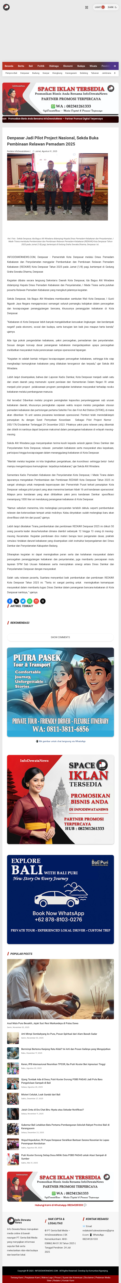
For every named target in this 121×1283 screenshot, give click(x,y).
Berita (21, 66)
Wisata (93, 66)
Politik (40, 66)
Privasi (58, 1277)
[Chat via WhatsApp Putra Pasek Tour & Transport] (60, 736)
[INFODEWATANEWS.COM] (6, 7)
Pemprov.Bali (11, 73)
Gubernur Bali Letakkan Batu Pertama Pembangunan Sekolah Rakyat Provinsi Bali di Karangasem (65, 1126)
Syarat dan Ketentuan (72, 1277)
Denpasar (24, 73)
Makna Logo (47, 1277)
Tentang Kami (17, 1277)
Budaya (81, 66)
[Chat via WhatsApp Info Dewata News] (60, 843)
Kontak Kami (68, 1280)
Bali (31, 66)
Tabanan (95, 73)
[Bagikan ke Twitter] (23, 601)
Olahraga (54, 66)
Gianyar (46, 73)
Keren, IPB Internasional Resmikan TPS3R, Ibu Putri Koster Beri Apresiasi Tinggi (63, 1064)
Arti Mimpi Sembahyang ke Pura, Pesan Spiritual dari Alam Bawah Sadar (59, 1033)
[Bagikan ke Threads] (43, 601)
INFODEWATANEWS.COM (46, 1271)
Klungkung (57, 73)
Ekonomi (68, 66)
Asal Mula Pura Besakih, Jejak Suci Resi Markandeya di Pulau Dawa (42, 1023)
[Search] (86, 7)
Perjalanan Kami (32, 1277)
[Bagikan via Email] (36, 601)
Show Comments (60, 637)
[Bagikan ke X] (16, 601)
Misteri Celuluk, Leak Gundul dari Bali (40, 1094)
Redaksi (57, 1280)
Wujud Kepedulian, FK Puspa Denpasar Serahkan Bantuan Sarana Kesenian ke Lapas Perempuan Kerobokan (65, 1142)
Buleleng (84, 73)
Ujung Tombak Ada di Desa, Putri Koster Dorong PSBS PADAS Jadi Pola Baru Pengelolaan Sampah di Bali (61, 1081)
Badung (35, 73)
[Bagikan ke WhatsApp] (29, 601)
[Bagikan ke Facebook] (9, 601)
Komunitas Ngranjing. (98, 1271)
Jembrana (106, 73)
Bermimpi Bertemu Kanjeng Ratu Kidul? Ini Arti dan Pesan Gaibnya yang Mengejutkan (65, 1049)
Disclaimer (89, 1277)
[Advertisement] (60, 38)
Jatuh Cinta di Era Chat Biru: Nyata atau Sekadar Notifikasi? (52, 1109)
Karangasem (71, 73)
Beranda (9, 66)
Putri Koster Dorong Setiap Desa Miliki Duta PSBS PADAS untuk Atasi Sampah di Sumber (64, 1157)
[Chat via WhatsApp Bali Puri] (60, 943)
